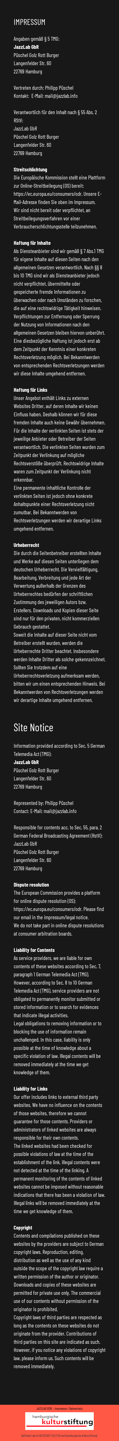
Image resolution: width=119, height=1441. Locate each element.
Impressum (61, 1408)
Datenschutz (76, 1408)
